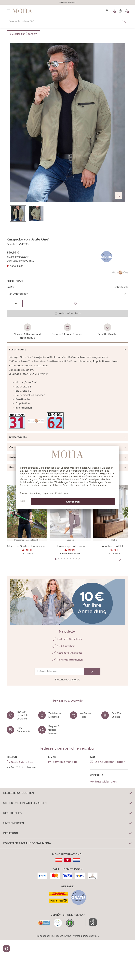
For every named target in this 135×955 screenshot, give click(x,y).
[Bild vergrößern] (118, 195)
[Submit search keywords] (124, 21)
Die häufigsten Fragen (110, 762)
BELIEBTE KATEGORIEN (18, 793)
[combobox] (67, 21)
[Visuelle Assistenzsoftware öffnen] (91, 922)
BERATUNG (10, 833)
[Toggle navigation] (8, 11)
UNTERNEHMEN (13, 823)
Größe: (10, 287)
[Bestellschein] (120, 11)
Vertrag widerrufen (103, 781)
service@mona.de (65, 762)
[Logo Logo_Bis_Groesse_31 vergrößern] (17, 421)
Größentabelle (120, 287)
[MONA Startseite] (22, 10)
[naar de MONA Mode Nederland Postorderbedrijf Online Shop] (76, 860)
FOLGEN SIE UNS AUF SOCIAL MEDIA (27, 843)
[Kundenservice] (6, 948)
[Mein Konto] (107, 11)
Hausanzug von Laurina (70, 546)
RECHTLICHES (12, 813)
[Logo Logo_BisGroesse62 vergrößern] (55, 420)
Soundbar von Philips (113, 546)
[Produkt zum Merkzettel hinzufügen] (75, 303)
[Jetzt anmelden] (92, 671)
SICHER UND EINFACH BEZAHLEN (25, 803)
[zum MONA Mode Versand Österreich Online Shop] (58, 860)
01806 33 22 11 (22, 762)
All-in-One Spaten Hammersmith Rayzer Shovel (27, 546)
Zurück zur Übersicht (24, 33)
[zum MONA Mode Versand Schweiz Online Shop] (67, 860)
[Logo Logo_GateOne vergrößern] (120, 272)
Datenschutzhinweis (67, 679)
